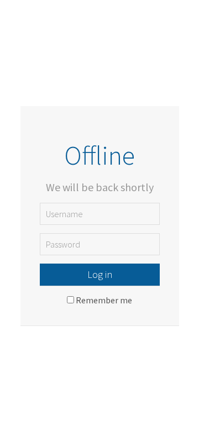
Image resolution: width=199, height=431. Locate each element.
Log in (99, 274)
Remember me (104, 300)
